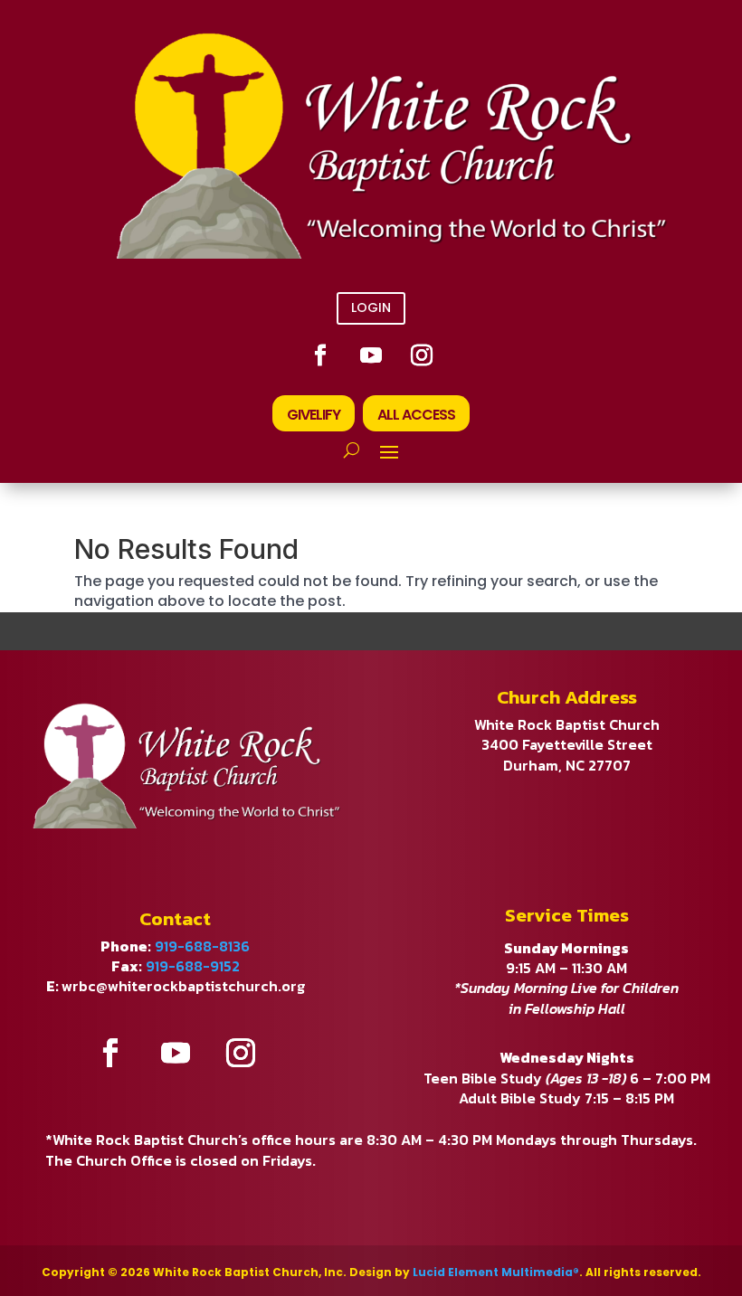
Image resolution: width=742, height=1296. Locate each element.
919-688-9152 (193, 966)
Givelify (313, 414)
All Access (416, 414)
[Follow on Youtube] (371, 355)
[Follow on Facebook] (320, 355)
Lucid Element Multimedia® (496, 1272)
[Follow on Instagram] (421, 355)
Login (371, 307)
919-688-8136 (202, 946)
